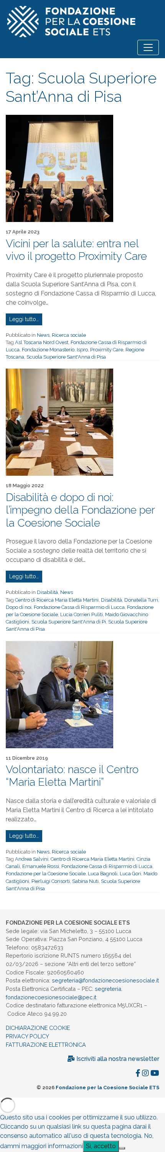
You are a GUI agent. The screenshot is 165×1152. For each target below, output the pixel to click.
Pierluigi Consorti (50, 881)
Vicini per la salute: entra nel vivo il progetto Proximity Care (76, 250)
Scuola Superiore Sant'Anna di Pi (68, 622)
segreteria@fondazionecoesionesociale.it (105, 980)
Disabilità (47, 592)
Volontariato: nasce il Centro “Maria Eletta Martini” (72, 776)
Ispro (82, 349)
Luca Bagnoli (102, 873)
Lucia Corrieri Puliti (81, 614)
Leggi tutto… (24, 319)
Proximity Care (106, 349)
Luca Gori (130, 873)
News (43, 335)
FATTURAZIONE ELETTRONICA (46, 1044)
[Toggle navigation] (148, 47)
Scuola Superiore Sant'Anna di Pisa (66, 357)
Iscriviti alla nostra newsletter (117, 1058)
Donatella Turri (141, 600)
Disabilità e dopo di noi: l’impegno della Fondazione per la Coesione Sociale (80, 510)
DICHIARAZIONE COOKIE (38, 1028)
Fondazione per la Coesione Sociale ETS (107, 1087)
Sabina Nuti (85, 881)
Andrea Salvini (31, 859)
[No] (122, 1148)
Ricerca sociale (69, 335)
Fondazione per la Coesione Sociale (46, 873)
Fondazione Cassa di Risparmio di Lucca (79, 607)
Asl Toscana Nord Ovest (41, 342)
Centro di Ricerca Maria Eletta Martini (57, 600)
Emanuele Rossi (40, 866)
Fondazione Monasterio (48, 349)
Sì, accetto (101, 1146)
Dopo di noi (18, 607)
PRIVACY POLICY (27, 1036)
